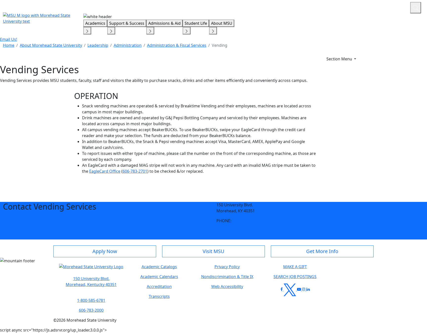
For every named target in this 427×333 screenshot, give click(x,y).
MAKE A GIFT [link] (295, 266)
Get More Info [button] (322, 251)
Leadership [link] (97, 45)
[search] (415, 7)
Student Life (196, 23)
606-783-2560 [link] (244, 220)
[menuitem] (8, 45)
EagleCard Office (104, 171)
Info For (312, 7)
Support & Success (126, 23)
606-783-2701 (135, 171)
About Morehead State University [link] (51, 45)
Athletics (397, 7)
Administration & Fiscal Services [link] (176, 45)
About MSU (221, 23)
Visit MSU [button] (213, 251)
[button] (91, 269)
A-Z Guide (373, 7)
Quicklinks (342, 7)
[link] (91, 281)
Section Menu (339, 59)
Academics (95, 23)
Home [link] (8, 45)
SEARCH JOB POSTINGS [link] (295, 276)
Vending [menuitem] (219, 45)
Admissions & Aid (164, 23)
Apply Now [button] (104, 251)
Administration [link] (128, 45)
